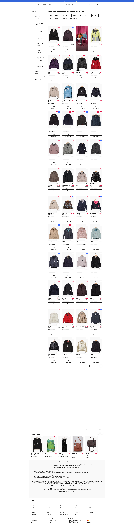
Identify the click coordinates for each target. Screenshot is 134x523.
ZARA (90, 514)
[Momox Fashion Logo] (33, 4)
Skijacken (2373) (39, 60)
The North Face (91, 507)
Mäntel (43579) (39, 31)
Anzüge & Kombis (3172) (39, 79)
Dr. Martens (34, 514)
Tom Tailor (90, 509)
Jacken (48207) (39, 38)
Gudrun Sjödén (48, 509)
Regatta (55, 482)
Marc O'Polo (62, 512)
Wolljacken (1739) (40, 50)
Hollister (61, 502)
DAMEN (39, 4)
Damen (36, 8)
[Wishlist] (99, 4)
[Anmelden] (97, 4)
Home (33, 8)
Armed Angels (34, 503)
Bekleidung (40, 8)
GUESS (47, 510)
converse (33, 510)
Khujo (61, 505)
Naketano (76, 502)
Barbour (51, 488)
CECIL (33, 509)
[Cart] (102, 4)
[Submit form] (90, 4)
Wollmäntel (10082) (40, 36)
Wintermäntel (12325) (40, 33)
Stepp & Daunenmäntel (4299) (40, 58)
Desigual (33, 512)
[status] (50, 23)
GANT (47, 505)
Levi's (61, 507)
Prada (75, 514)
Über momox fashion (34, 520)
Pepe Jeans (76, 510)
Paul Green (76, 509)
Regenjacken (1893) (40, 68)
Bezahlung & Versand (52, 520)
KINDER (50, 4)
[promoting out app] (82, 38)
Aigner (50, 472)
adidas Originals (34, 502)
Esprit (47, 502)
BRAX (33, 505)
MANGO (61, 509)
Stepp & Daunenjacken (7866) (40, 64)
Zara (66, 472)
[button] (38, 11)
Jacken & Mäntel (46, 8)
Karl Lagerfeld (58, 472)
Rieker (90, 502)
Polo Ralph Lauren (78, 512)
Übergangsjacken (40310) (41, 40)
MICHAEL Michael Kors (64, 514)
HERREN (44, 4)
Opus (75, 507)
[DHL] (88, 520)
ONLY (76, 505)
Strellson (90, 503)
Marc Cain (62, 510)
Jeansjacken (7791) (40, 43)
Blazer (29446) (39, 45)
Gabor (47, 503)
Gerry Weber (48, 507)
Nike (75, 503)
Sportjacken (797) (40, 66)
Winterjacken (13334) (40, 47)
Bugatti (33, 507)
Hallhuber (47, 512)
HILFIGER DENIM (49, 514)
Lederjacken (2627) (40, 52)
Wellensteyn (91, 512)
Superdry (90, 505)
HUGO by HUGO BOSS (64, 503)
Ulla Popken (91, 510)
